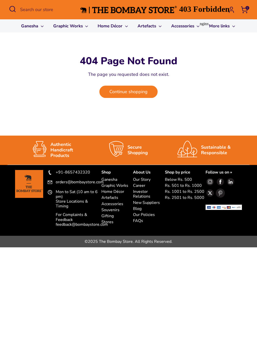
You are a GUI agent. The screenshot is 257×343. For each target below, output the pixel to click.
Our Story (142, 179)
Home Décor (111, 26)
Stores (107, 222)
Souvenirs (110, 210)
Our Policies (144, 214)
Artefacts (147, 26)
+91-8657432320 (73, 172)
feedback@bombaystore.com (82, 224)
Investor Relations (141, 194)
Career (139, 185)
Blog (137, 208)
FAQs (138, 220)
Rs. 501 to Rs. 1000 (183, 185)
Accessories (112, 204)
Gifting (107, 216)
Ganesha (30, 26)
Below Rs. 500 (178, 179)
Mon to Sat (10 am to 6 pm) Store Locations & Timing (77, 199)
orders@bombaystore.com (78, 182)
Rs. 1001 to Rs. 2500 (184, 191)
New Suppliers (146, 202)
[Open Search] (13, 9)
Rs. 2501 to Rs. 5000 (184, 197)
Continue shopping (128, 92)
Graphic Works (68, 26)
